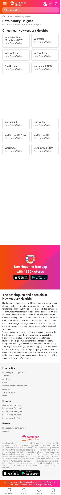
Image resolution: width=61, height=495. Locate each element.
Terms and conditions (18, 485)
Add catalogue (8, 392)
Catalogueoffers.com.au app (14, 386)
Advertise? (6, 376)
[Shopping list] (50, 3)
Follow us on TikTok (11, 418)
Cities (9, 16)
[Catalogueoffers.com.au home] (18, 3)
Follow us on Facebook (12, 408)
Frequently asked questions (14, 372)
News (4, 396)
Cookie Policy (46, 485)
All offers (6, 379)
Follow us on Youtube (11, 415)
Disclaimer (51, 482)
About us (6, 389)
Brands (5, 382)
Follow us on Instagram (12, 411)
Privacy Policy (34, 485)
